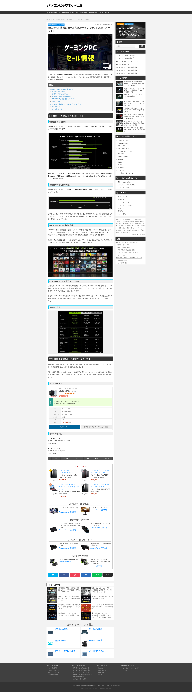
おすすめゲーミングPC (66, 12)
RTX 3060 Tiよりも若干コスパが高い (64, 99)
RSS (95, 685)
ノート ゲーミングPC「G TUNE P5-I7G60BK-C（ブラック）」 (69, 487)
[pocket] (75, 575)
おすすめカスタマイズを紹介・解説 (96, 427)
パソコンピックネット (94, 688)
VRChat (120, 159)
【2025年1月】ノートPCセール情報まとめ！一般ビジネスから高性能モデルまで (69, 598)
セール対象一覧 (57, 109)
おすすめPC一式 (53, 674)
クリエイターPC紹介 (125, 205)
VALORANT (122, 146)
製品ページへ (64, 427)
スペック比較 (56, 101)
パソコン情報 (122, 196)
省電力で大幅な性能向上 (60, 94)
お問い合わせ (76, 685)
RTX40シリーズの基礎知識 (128, 70)
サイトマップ (102, 685)
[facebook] (64, 575)
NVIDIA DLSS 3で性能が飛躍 (61, 96)
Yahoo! (67, 512)
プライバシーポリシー (113, 685)
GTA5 (120, 165)
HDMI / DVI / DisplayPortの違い (82, 674)
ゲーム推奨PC (105, 12)
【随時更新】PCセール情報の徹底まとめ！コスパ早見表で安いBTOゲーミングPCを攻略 (69, 590)
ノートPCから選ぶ (124, 187)
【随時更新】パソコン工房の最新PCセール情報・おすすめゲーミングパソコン (69, 606)
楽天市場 (73, 512)
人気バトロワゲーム (125, 151)
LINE (97, 575)
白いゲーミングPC (53, 672)
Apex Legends (123, 143)
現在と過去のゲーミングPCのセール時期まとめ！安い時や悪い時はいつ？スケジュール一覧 (103, 590)
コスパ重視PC (52, 668)
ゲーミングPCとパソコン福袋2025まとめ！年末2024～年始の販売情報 (102, 606)
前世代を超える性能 (58, 91)
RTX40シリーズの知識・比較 (81, 670)
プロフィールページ (136, 234)
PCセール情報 (52, 12)
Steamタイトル (123, 140)
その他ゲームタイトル (125, 173)
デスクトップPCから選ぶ (126, 185)
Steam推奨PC (93, 12)
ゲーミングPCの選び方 (126, 58)
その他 (100, 674)
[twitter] (53, 575)
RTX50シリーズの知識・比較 (81, 668)
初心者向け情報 (81, 12)
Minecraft (121, 167)
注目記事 (61, 24)
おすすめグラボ (124, 64)
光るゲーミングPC (53, 670)
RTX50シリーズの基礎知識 (128, 67)
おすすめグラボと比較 (79, 679)
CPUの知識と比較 (78, 676)
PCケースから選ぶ (124, 182)
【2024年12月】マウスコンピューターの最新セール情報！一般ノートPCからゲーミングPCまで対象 (103, 615)
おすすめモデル (57, 106)
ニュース (121, 208)
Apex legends (102, 670)
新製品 (120, 211)
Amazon (61, 512)
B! (86, 574)
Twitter (91, 685)
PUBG (120, 162)
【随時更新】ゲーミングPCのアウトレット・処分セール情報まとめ (68, 614)
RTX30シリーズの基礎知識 (128, 73)
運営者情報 (84, 685)
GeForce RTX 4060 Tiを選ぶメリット (63, 89)
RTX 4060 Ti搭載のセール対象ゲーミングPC (65, 104)
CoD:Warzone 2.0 (124, 148)
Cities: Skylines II (124, 156)
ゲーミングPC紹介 (124, 202)
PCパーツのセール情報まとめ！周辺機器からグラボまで (102, 597)
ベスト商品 (122, 214)
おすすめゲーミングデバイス (128, 61)
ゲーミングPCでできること (128, 55)
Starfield (121, 154)
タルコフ (121, 170)
